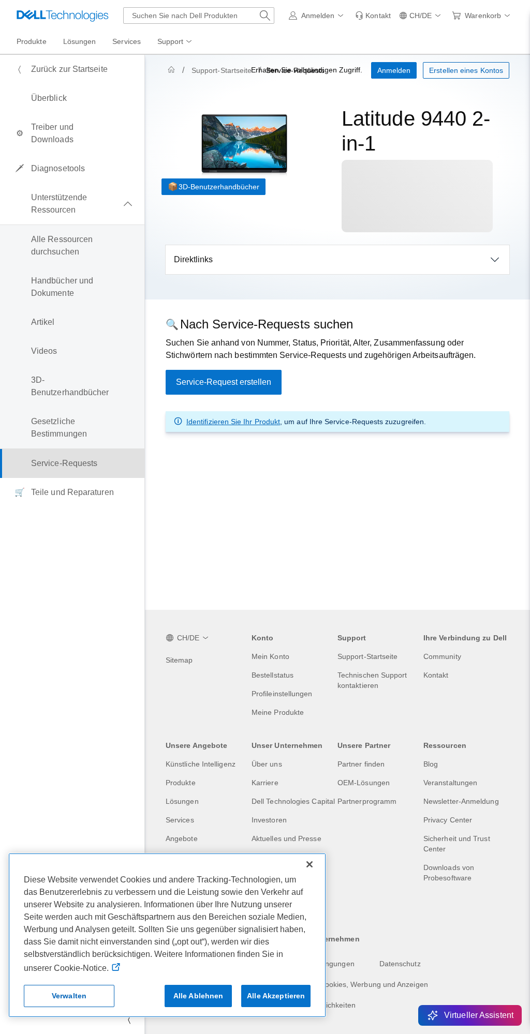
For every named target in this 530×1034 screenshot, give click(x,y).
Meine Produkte (278, 712)
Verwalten (69, 996)
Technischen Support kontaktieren (372, 680)
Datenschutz (400, 964)
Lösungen (182, 801)
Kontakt (436, 675)
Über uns (267, 764)
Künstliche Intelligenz (200, 764)
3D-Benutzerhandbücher (219, 187)
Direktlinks (193, 259)
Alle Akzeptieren (276, 996)
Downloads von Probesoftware (448, 872)
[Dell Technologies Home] (62, 15)
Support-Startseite (222, 70)
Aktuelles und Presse (286, 838)
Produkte (181, 782)
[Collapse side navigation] (128, 1019)
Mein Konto (270, 656)
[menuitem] (175, 42)
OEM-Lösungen (363, 782)
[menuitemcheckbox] (72, 203)
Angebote (182, 838)
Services (180, 820)
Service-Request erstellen (223, 382)
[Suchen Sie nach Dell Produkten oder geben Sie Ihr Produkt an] (265, 15)
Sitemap (179, 660)
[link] (373, 15)
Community (442, 656)
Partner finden (361, 764)
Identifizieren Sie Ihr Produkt (233, 421)
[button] (318, 15)
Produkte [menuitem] (32, 41)
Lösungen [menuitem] (79, 41)
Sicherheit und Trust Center (456, 843)
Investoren (269, 820)
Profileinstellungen (282, 694)
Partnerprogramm (366, 801)
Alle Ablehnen (198, 996)
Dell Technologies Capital (293, 801)
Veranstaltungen (450, 782)
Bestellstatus (272, 675)
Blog (430, 764)
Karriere (265, 782)
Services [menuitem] (126, 41)
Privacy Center (447, 820)
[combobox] (198, 15)
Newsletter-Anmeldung (461, 801)
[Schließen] (309, 864)
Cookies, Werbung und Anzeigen (373, 984)
